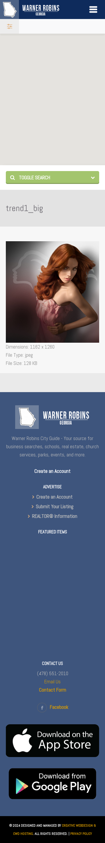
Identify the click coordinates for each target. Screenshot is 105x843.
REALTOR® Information (54, 516)
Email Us (52, 681)
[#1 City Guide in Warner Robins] (38, 9)
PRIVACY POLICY (81, 833)
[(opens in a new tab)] (52, 755)
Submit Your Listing (55, 506)
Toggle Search (34, 177)
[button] (71, 123)
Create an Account (54, 497)
